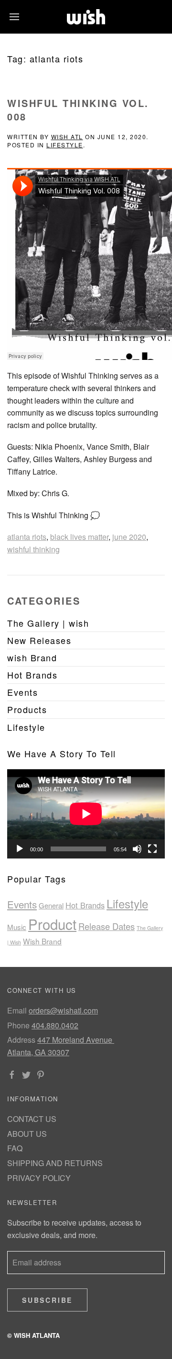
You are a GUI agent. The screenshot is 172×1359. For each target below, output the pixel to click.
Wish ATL (67, 136)
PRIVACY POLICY (39, 1177)
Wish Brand (42, 941)
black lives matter (79, 536)
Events (22, 904)
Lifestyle (64, 145)
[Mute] (137, 849)
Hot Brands (85, 905)
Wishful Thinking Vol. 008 (78, 109)
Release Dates (106, 926)
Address (21, 1039)
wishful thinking (33, 549)
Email (17, 1010)
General (51, 905)
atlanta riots (26, 536)
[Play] (19, 849)
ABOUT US (27, 1133)
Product (52, 924)
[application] (86, 813)
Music (16, 927)
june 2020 (129, 536)
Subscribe (47, 1300)
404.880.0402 (55, 1025)
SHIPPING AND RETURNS (55, 1162)
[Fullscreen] (152, 849)
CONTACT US (31, 1118)
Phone (18, 1025)
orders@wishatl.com (63, 1010)
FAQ (14, 1148)
